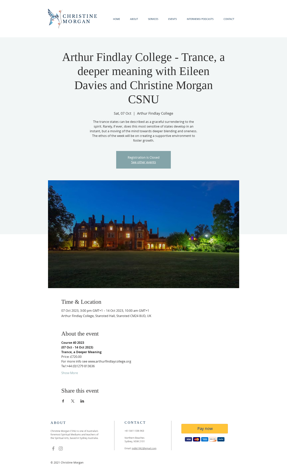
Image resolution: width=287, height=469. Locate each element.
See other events (143, 162)
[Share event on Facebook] (63, 401)
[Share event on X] (73, 401)
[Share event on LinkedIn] (82, 401)
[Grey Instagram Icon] (60, 448)
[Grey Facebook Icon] (53, 448)
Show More (69, 373)
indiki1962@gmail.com (144, 448)
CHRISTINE (80, 16)
